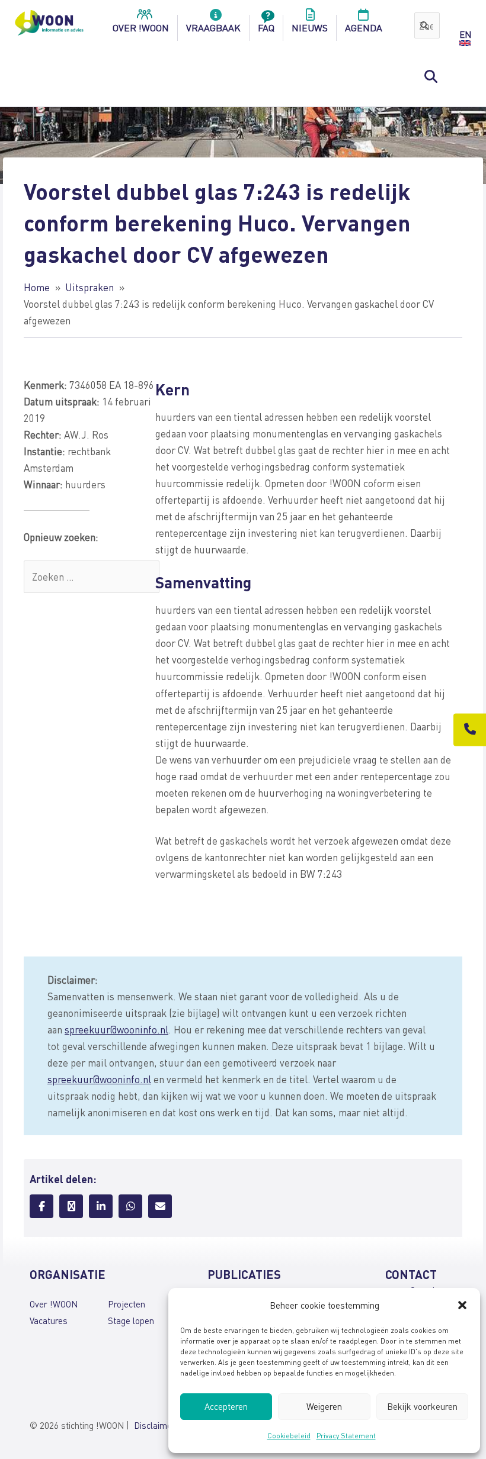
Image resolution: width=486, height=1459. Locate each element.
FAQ (266, 27)
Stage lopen (131, 1320)
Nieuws (310, 27)
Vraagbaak (213, 27)
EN (465, 34)
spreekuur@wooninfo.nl (116, 1029)
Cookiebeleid (289, 1435)
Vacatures (49, 1320)
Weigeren (324, 1406)
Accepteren (226, 1406)
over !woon (141, 27)
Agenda (363, 27)
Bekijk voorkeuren (422, 1406)
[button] (462, 1305)
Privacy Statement (346, 1435)
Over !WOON (54, 1304)
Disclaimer (154, 1425)
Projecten (126, 1304)
